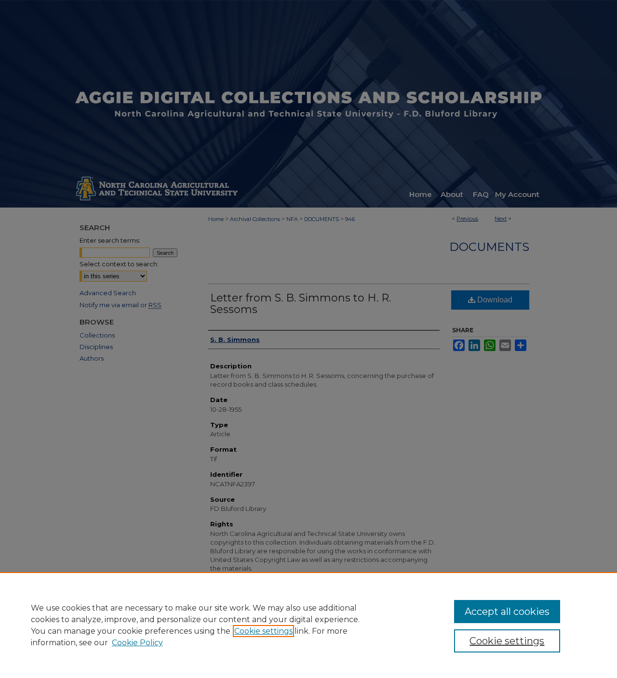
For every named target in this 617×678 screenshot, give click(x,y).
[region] (308, 625)
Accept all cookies (507, 611)
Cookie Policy (137, 642)
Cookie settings (263, 631)
